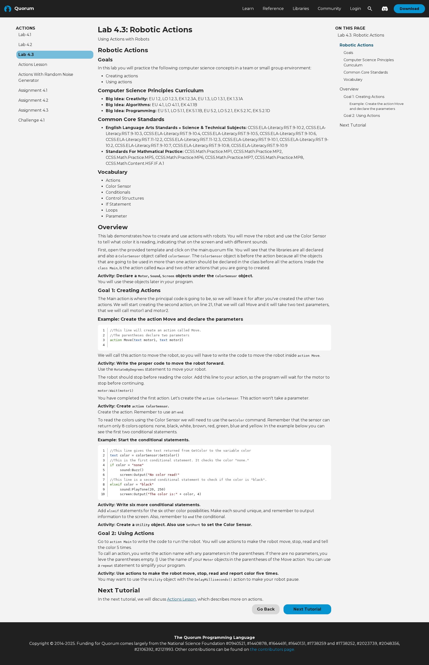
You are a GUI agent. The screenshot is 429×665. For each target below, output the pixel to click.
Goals (348, 52)
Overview (349, 89)
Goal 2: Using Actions (362, 115)
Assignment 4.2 (33, 100)
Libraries (301, 8)
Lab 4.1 (24, 34)
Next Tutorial (307, 609)
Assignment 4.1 (32, 90)
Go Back (266, 609)
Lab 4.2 (25, 44)
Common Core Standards (366, 72)
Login (355, 8)
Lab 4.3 (26, 54)
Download (409, 8)
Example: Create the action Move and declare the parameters (377, 106)
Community (329, 8)
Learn (248, 8)
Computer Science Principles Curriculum (369, 62)
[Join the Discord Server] (383, 9)
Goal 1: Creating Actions (364, 96)
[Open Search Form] (370, 9)
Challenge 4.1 (31, 120)
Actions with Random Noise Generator (45, 77)
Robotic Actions (356, 45)
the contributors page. (272, 649)
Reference (273, 8)
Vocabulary (353, 79)
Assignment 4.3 (33, 110)
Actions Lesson (32, 64)
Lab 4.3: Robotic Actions (361, 35)
